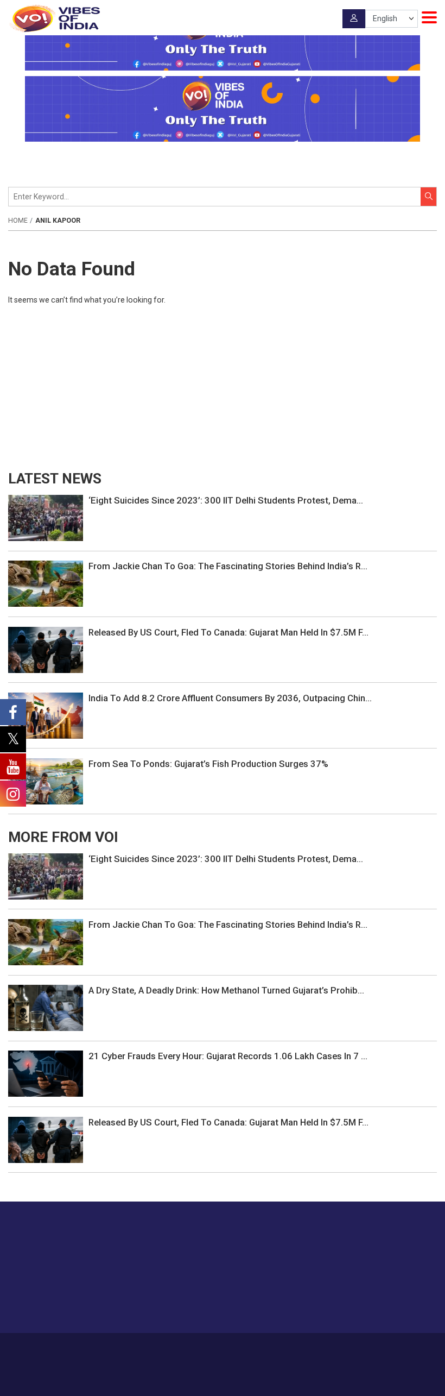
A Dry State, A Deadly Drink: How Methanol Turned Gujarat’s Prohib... (226, 990)
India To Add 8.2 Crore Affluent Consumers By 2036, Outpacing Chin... (230, 698)
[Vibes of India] (54, 18)
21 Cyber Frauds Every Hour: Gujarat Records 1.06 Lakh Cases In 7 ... (227, 1056)
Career (136, 1348)
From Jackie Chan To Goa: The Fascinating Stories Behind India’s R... (227, 566)
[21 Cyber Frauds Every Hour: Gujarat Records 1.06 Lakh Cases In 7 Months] (45, 1073)
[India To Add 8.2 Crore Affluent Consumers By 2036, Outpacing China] (45, 714)
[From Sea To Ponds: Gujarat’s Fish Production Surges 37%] (45, 780)
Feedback (248, 1348)
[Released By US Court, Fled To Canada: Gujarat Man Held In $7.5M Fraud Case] (45, 649)
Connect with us (382, 1303)
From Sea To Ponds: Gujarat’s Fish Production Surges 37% (208, 763)
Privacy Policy (292, 1348)
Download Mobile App (223, 1380)
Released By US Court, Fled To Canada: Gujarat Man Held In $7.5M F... (228, 632)
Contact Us (208, 1348)
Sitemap (333, 1348)
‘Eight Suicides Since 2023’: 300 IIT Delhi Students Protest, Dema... (225, 500)
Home (18, 220)
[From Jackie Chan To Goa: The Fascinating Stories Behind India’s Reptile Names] (45, 583)
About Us (168, 1348)
